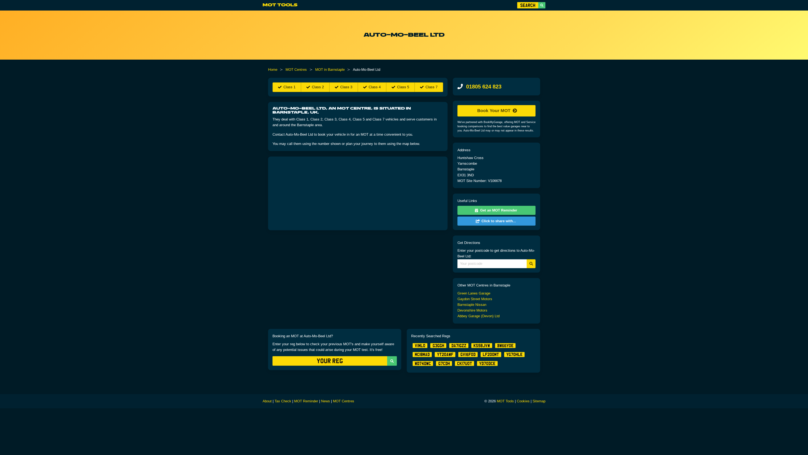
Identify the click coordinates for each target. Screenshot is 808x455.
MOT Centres (296, 70)
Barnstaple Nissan (471, 305)
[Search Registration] (541, 5)
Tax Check (283, 401)
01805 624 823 (483, 87)
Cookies (523, 401)
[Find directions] (531, 263)
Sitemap (539, 401)
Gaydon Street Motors (474, 299)
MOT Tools (280, 5)
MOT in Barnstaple (330, 70)
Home (272, 70)
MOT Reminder (306, 401)
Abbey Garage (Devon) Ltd (478, 316)
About (267, 401)
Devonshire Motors (472, 310)
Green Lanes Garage (473, 293)
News (325, 401)
